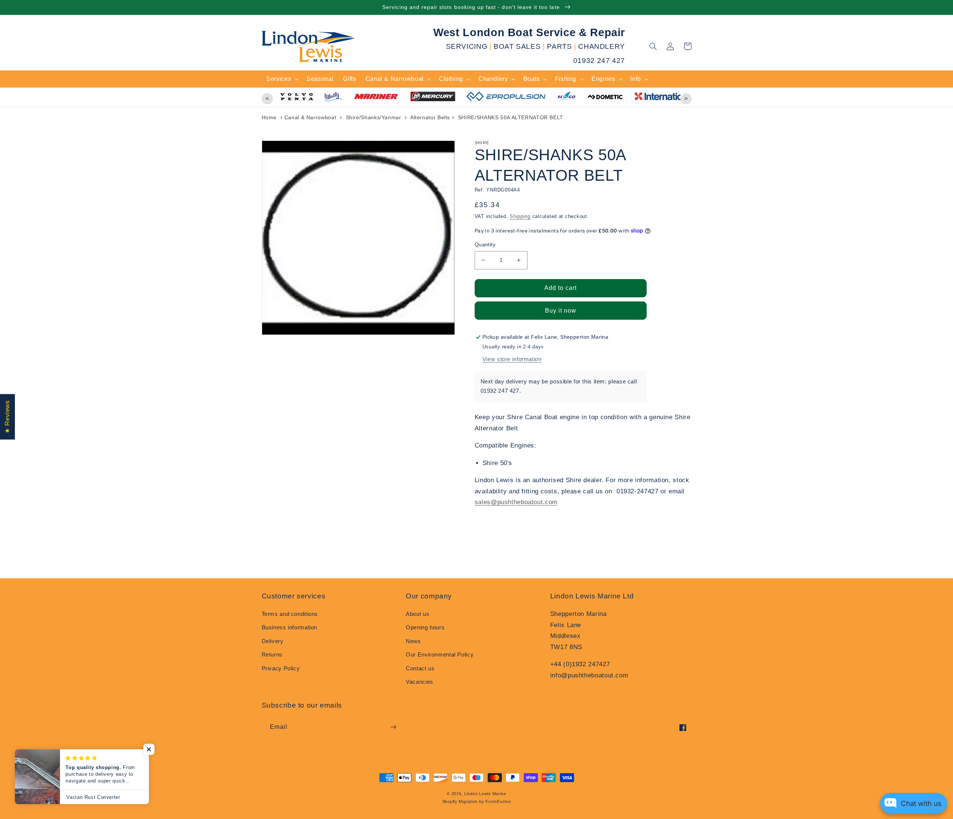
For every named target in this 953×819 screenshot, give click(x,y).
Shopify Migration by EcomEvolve (476, 801)
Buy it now (561, 310)
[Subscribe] (393, 727)
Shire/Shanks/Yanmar (374, 117)
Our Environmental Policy (440, 655)
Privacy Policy (281, 668)
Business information (290, 627)
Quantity (485, 244)
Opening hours (425, 627)
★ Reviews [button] (7, 417)
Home (269, 117)
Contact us (420, 668)
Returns (272, 655)
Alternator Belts (430, 117)
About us (417, 614)
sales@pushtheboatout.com (516, 502)
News (413, 641)
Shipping (520, 216)
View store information (512, 359)
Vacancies (419, 682)
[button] (653, 46)
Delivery (273, 641)
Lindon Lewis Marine (485, 793)
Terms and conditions (290, 614)
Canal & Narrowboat (310, 117)
